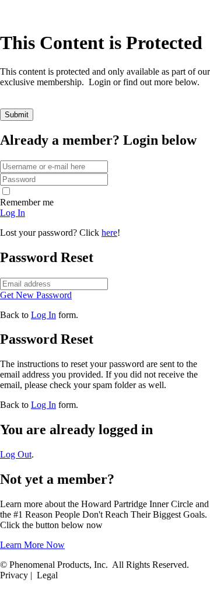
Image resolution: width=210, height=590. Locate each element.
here (109, 233)
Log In (43, 315)
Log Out (16, 454)
